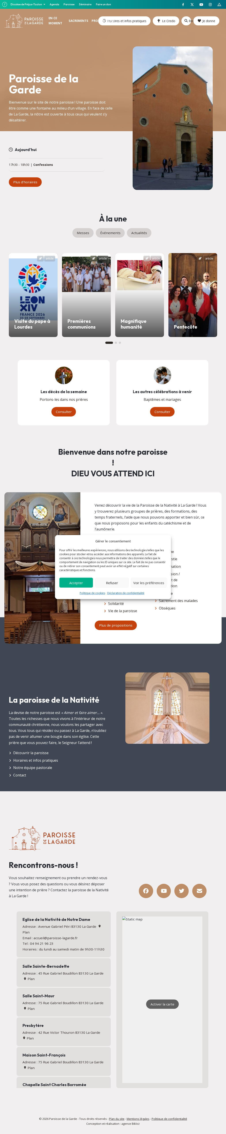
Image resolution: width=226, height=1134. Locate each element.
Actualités (139, 233)
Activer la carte (162, 1004)
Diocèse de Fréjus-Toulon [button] (26, 4)
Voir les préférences (148, 582)
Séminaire (85, 4)
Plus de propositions (115, 625)
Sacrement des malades (178, 600)
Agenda (54, 4)
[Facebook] (146, 891)
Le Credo (168, 21)
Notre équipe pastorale (32, 767)
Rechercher (190, 21)
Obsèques (167, 608)
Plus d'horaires (25, 182)
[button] (109, 343)
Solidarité (116, 603)
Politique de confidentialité (169, 1119)
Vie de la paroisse (122, 610)
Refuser (112, 582)
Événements (110, 233)
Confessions (43, 165)
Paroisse (69, 4)
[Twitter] (181, 891)
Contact (19, 775)
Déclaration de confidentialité (125, 593)
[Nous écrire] (199, 891)
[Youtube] (164, 891)
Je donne (208, 21)
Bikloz (136, 1124)
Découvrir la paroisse (31, 752)
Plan (30, 979)
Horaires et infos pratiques (35, 760)
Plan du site (116, 1119)
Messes (83, 233)
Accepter (76, 582)
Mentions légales (138, 1119)
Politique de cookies (92, 593)
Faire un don (103, 4)
